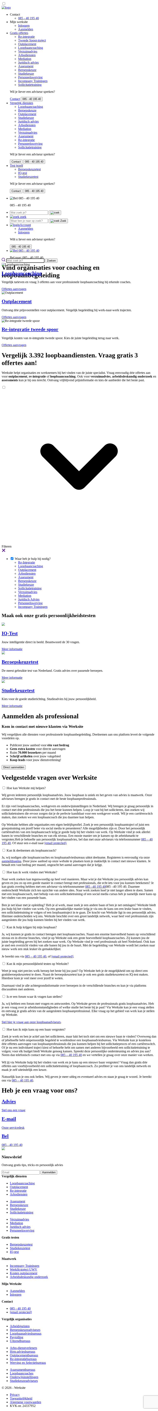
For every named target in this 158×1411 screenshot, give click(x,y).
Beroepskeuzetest (29, 169)
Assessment (25, 66)
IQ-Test (10, 633)
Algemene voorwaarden (25, 1402)
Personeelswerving (30, 77)
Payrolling (16, 1337)
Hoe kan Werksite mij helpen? (26, 788)
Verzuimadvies (27, 51)
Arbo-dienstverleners (23, 1348)
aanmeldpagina (11, 861)
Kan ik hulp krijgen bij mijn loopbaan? (32, 927)
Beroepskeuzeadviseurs (25, 1330)
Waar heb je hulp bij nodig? (33, 558)
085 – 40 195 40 (35, 956)
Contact (15, 99)
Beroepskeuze (27, 70)
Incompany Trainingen (33, 81)
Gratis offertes (19, 33)
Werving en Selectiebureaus (28, 1362)
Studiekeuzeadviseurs (24, 1380)
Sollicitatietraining (30, 84)
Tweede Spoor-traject (32, 40)
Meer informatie (12, 649)
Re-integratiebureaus (23, 1359)
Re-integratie (26, 36)
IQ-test (22, 173)
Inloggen (24, 25)
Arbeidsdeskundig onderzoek (29, 1277)
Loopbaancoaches (21, 1373)
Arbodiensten (27, 55)
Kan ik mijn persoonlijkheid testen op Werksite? (38, 964)
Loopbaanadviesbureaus (25, 1333)
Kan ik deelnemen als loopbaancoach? (31, 850)
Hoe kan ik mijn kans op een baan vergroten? (36, 1029)
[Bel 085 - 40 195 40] (24, 250)
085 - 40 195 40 (28, 18)
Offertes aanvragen (14, 289)
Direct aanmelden (13, 767)
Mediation (24, 59)
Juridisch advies (28, 62)
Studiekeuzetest (28, 176)
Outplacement (27, 44)
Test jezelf (16, 165)
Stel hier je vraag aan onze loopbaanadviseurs (31, 1022)
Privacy (15, 1394)
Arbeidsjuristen (20, 1326)
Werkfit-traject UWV (23, 1269)
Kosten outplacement (23, 1273)
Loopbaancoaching (30, 47)
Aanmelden (25, 29)
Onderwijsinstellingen (24, 1377)
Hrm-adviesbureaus (22, 1351)
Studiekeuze (26, 73)
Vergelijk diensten (21, 103)
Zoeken (51, 260)
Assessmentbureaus (22, 1369)
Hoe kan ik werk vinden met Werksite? (32, 872)
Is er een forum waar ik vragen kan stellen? (34, 996)
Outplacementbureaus (24, 1355)
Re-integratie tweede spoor (30, 329)
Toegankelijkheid (21, 1398)
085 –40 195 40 (95, 886)
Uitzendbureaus (20, 1341)
